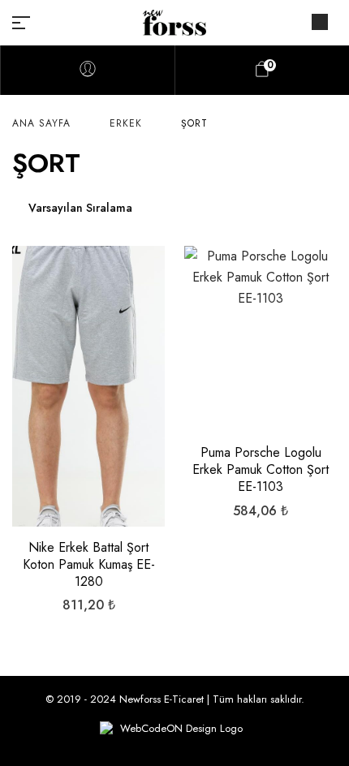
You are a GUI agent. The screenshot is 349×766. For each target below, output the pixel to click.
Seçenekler (89, 442)
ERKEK (126, 123)
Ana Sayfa (41, 123)
